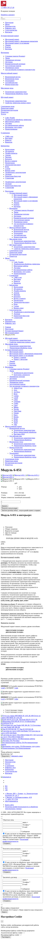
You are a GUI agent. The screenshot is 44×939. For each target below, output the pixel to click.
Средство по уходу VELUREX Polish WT (22, 736)
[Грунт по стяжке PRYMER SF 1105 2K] (17, 716)
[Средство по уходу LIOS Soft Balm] (16, 731)
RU (6, 786)
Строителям (9, 178)
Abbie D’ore (18, 388)
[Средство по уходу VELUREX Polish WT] (18, 735)
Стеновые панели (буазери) (15, 56)
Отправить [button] (6, 843)
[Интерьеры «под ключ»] (12, 746)
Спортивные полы (7, 106)
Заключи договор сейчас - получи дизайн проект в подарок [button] (21, 510)
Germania (17, 401)
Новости (8, 140)
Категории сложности (22, 375)
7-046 (16, 688)
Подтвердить (6, 937)
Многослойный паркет (9, 73)
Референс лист (10, 323)
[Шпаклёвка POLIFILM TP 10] (14, 721)
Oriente (16, 413)
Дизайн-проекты (11, 153)
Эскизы (8, 155)
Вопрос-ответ (10, 170)
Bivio (15, 394)
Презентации (10, 163)
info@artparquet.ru (11, 801)
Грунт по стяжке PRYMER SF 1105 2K (21, 717)
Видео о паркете (11, 161)
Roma (16, 419)
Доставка (8, 123)
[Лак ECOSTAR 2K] (10, 729)
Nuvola (16, 409)
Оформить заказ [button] (17, 756)
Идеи (7, 167)
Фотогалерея (9, 149)
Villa (15, 424)
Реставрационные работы (14, 125)
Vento (16, 423)
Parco (16, 415)
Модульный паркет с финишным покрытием (21, 41)
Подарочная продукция (9, 110)
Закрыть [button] (4, 912)
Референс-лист (10, 28)
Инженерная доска (12, 79)
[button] (2, 17)
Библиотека (5, 146)
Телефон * (26, 825)
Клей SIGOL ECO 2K (29, 719)
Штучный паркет (7, 97)
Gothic (16, 403)
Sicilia (16, 421)
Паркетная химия (7, 108)
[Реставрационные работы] (13, 742)
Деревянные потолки (13, 60)
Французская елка (11, 84)
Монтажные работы (12, 121)
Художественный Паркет (14, 331)
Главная (8, 327)
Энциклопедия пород (13, 165)
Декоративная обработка (23, 440)
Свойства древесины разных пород (18, 103)
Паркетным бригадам (13, 176)
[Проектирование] (9, 748)
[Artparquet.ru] (3, 5)
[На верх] (2, 816)
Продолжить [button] (6, 756)
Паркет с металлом (20, 359)
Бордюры (8, 49)
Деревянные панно (12, 68)
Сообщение (25, 831)
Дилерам (8, 174)
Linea (16, 405)
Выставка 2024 (19, 434)
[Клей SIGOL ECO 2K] (11, 719)
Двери (7, 58)
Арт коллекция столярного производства (20, 69)
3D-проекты (9, 151)
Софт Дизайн (10, 118)
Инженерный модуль (13, 77)
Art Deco (17, 392)
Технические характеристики (16, 92)
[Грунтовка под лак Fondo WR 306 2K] (17, 725)
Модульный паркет (12, 39)
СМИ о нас (9, 136)
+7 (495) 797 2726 (11, 799)
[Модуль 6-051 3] (7, 477)
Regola (16, 417)
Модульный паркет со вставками (17, 43)
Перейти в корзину (8, 15)
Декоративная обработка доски (16, 94)
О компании (5, 133)
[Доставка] (7, 741)
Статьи (7, 168)
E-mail (25, 827)
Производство (10, 26)
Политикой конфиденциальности (15, 840)
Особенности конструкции (23, 373)
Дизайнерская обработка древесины (18, 120)
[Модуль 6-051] (7, 475)
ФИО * (25, 822)
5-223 (3, 699)
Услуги (3, 114)
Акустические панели (13, 66)
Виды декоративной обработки (25, 432)
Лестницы (9, 62)
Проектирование (11, 129)
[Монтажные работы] (11, 739)
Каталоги (8, 159)
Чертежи (8, 157)
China (16, 400)
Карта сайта (9, 805)
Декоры (8, 45)
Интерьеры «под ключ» (13, 127)
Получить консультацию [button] (9, 508)
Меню (7, 24)
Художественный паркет (10, 36)
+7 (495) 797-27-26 (7, 7)
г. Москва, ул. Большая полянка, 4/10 (18, 797)
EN (6, 788)
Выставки (8, 138)
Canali (16, 398)
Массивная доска (7, 88)
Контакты (8, 32)
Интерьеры (5, 52)
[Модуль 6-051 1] (19, 475)
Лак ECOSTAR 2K (26, 729)
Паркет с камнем (20, 357)
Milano (16, 407)
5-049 (3, 688)
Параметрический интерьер (15, 64)
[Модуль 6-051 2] (32, 475)
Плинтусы (4, 112)
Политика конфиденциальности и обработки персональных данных (21, 808)
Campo (16, 396)
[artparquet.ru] (6, 777)
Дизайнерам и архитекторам (15, 172)
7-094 (16, 699)
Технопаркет (9, 81)
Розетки (8, 47)
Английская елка (11, 82)
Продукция (9, 22)
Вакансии (8, 142)
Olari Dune (17, 411)
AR (6, 790)
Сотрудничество (11, 30)
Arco (15, 390)
